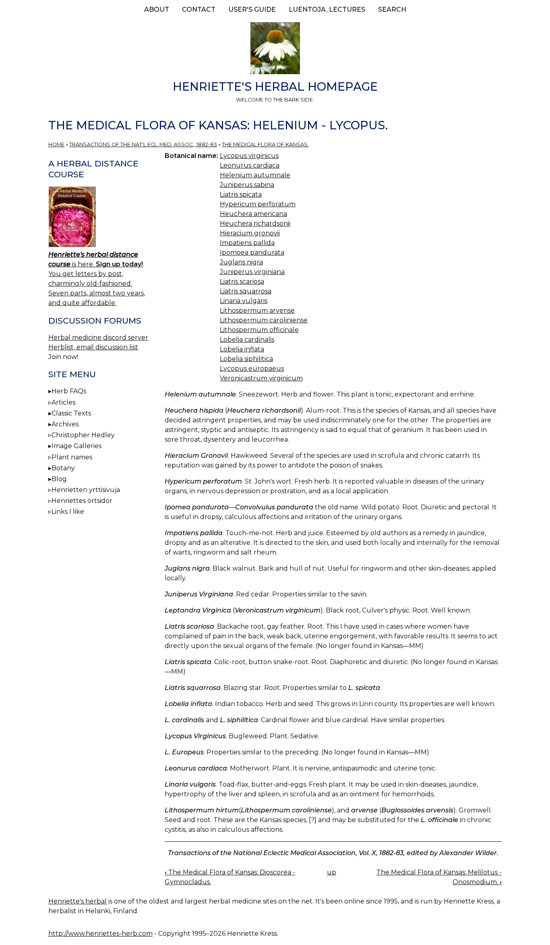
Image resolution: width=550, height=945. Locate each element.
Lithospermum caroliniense (264, 320)
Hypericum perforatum (258, 204)
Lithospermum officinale (259, 330)
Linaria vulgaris (243, 301)
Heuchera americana (253, 214)
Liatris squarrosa (245, 291)
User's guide (252, 9)
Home (56, 144)
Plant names (72, 457)
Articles (63, 402)
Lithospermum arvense (257, 310)
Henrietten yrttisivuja (86, 490)
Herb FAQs (69, 391)
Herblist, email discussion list (93, 347)
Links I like (68, 511)
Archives (65, 424)
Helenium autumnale (255, 175)
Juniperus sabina (247, 185)
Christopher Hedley (83, 435)
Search (392, 9)
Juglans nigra (241, 262)
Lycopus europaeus (252, 368)
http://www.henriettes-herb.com (100, 933)
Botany (63, 468)
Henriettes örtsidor (82, 501)
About (156, 9)
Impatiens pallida (247, 243)
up (331, 872)
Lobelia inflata (242, 349)
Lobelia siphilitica (246, 359)
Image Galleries (76, 446)
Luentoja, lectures (327, 9)
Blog (59, 479)
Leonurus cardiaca (249, 165)
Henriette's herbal (77, 901)
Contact (198, 9)
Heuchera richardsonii (255, 223)
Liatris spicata (241, 194)
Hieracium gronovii (250, 233)
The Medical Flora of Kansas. (265, 144)
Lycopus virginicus (249, 156)
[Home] (275, 49)
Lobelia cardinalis (247, 339)
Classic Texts (71, 413)
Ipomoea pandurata (252, 252)
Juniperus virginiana (252, 272)
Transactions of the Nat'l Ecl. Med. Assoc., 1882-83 (143, 144)
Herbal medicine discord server (98, 337)
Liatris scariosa (242, 281)
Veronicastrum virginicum (261, 378)
